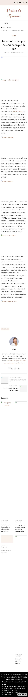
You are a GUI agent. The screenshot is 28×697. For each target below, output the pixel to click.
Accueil (3, 684)
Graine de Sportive (18, 674)
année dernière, (18, 111)
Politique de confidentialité (18, 682)
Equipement (7, 692)
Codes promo (18, 692)
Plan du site (7, 694)
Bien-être (14, 690)
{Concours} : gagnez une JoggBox (18, 661)
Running (6, 690)
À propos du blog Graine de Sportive (15, 686)
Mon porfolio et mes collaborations (14, 688)
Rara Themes (10, 679)
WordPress (5, 682)
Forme (14, 35)
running (5, 329)
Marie (7, 52)
